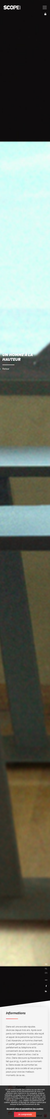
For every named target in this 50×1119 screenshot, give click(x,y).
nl (46, 969)
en (46, 973)
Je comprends (25, 1114)
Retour (5, 369)
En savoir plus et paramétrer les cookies (25, 1109)
